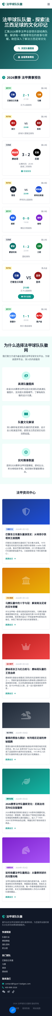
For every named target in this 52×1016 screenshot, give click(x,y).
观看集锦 (27, 171)
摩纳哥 (5, 971)
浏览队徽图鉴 (27, 48)
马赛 (4, 964)
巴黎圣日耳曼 (7, 960)
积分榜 (5, 948)
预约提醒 (27, 296)
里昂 (4, 968)
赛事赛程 (6, 940)
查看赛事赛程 (27, 57)
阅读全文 (9, 558)
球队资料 (6, 944)
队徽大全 (6, 937)
